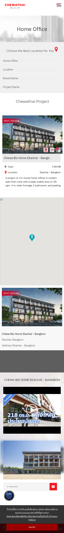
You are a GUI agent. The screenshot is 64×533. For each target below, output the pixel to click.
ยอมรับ (32, 527)
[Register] (52, 150)
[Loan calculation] (58, 150)
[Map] (45, 150)
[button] (32, 238)
